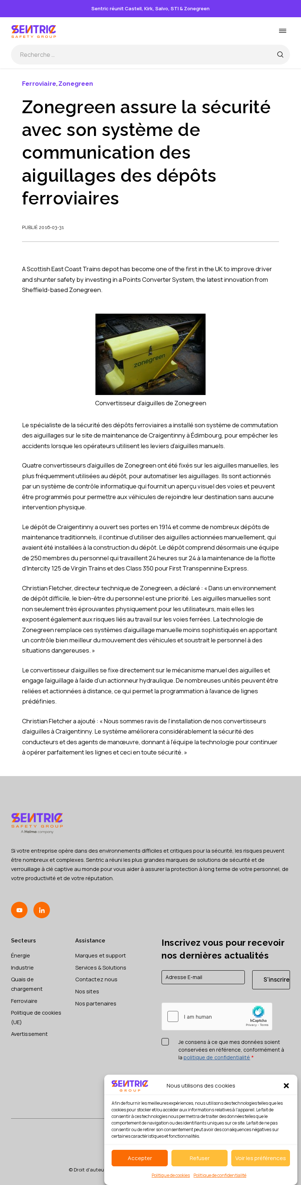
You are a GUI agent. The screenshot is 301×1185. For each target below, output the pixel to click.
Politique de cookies (171, 1175)
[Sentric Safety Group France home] (34, 31)
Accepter (140, 1158)
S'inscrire (277, 979)
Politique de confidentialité (219, 1175)
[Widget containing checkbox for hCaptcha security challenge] (217, 1016)
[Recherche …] (280, 54)
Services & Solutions (100, 967)
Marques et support (100, 955)
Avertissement (29, 1033)
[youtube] (19, 910)
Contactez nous (96, 979)
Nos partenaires (95, 1003)
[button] (286, 1085)
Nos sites (87, 991)
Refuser (200, 1158)
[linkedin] (41, 910)
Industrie (22, 967)
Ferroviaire (39, 83)
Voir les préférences (260, 1158)
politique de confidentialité (217, 1057)
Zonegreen (75, 83)
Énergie (20, 955)
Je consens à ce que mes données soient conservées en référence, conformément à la (231, 1049)
